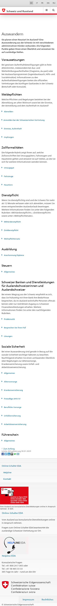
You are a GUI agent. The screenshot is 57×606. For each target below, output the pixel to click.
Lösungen (7, 336)
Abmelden (8, 111)
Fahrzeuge (8, 176)
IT (37, 3)
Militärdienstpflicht (12, 222)
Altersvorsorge (10, 381)
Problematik (9, 319)
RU (54, 3)
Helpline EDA (9, 555)
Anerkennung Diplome (13, 255)
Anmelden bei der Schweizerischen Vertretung (23, 120)
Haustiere (8, 185)
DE (31, 3)
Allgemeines (9, 272)
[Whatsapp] (15, 454)
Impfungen (8, 137)
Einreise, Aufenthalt (12, 128)
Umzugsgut (8, 168)
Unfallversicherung (12, 416)
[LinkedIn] (9, 454)
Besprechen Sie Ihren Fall (14, 327)
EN (48, 3)
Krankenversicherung (13, 390)
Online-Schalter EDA (11, 466)
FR (42, 3)
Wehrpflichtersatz (11, 239)
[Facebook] (3, 454)
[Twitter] (6, 454)
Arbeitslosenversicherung (14, 424)
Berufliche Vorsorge (12, 407)
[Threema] (12, 454)
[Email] (18, 454)
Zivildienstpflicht (10, 230)
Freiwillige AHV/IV (11, 398)
